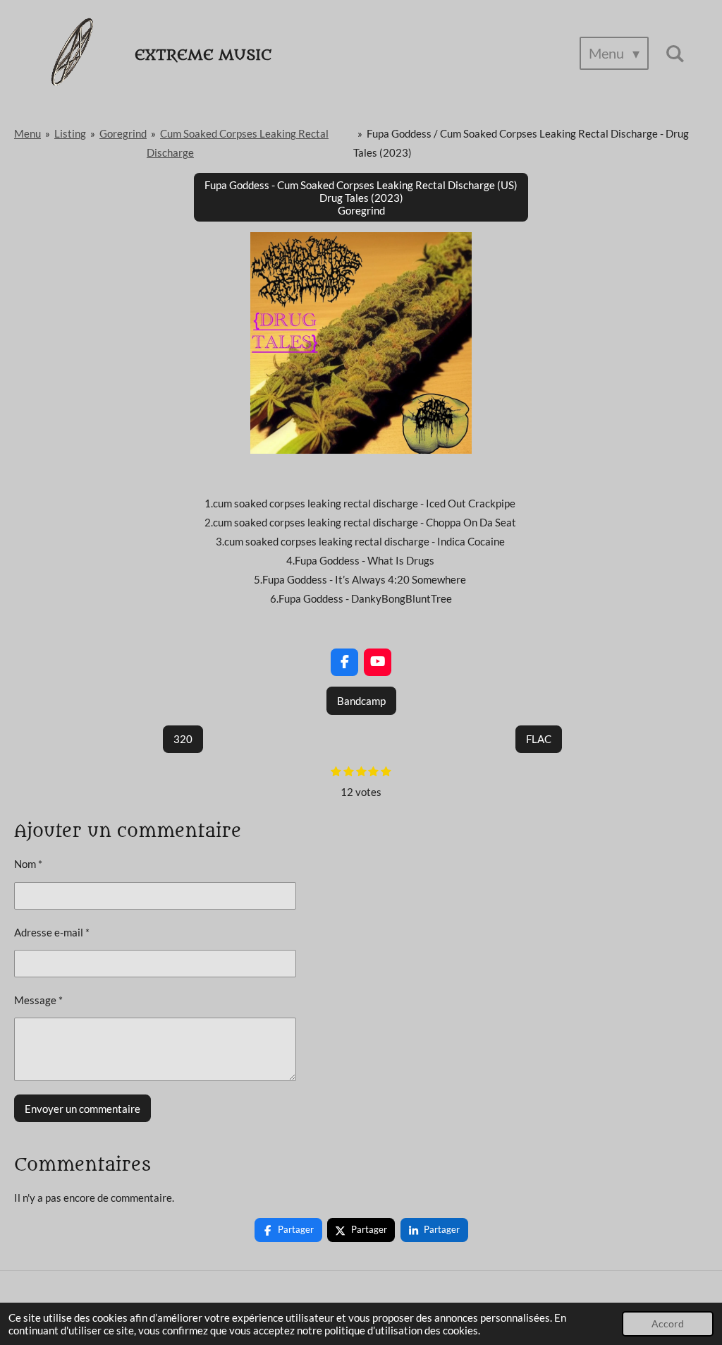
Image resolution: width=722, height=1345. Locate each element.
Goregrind (123, 133)
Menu (27, 133)
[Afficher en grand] (361, 343)
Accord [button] (667, 1323)
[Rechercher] (675, 53)
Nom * (28, 863)
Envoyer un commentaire (82, 1108)
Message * (38, 1000)
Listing (70, 133)
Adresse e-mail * (52, 932)
